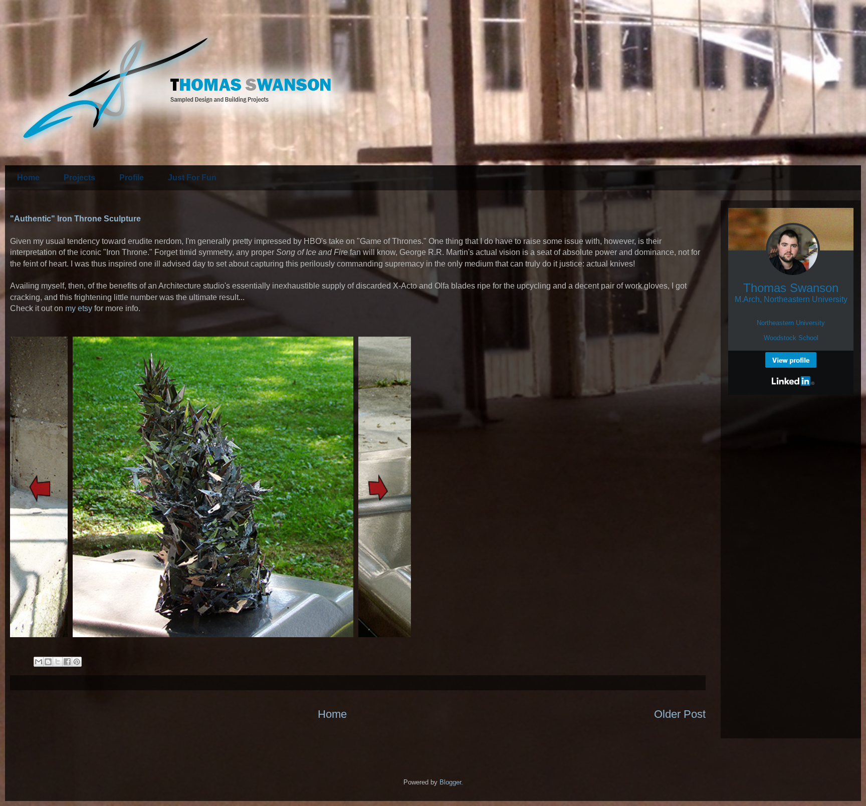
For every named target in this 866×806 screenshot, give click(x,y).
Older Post (680, 714)
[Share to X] (58, 662)
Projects (79, 177)
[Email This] (39, 662)
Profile (131, 177)
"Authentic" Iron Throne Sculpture (75, 218)
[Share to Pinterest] (77, 662)
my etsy (78, 308)
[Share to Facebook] (67, 662)
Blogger (450, 782)
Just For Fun (192, 177)
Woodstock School (791, 338)
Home (28, 177)
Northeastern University (791, 323)
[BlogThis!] (48, 662)
